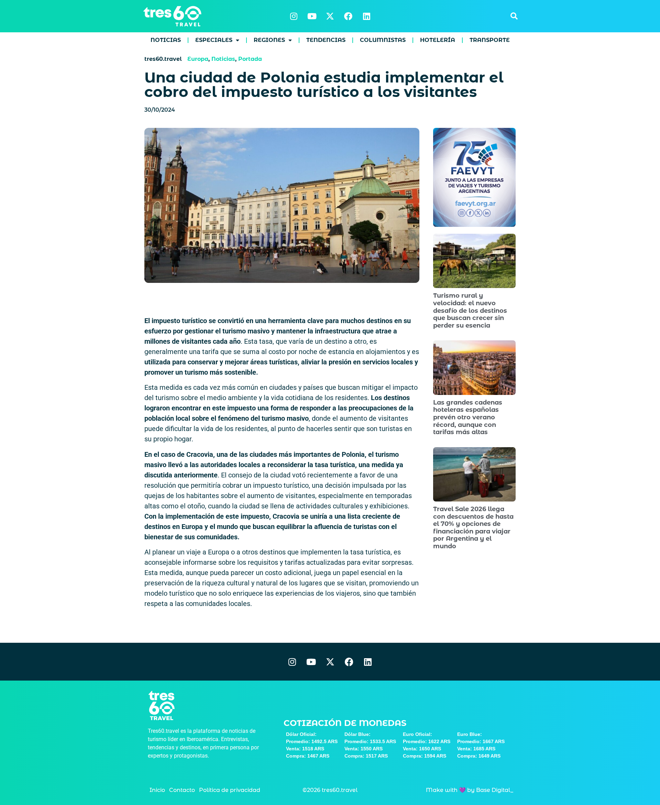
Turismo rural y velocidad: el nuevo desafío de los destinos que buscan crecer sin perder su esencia (470, 310)
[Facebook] (348, 16)
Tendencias (325, 40)
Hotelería (437, 40)
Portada (250, 59)
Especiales (213, 40)
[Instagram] (293, 16)
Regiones (269, 40)
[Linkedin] (366, 16)
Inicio (157, 790)
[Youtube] (312, 16)
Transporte (490, 40)
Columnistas (383, 40)
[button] (513, 16)
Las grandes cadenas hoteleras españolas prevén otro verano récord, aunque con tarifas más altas (467, 417)
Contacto (182, 790)
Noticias (166, 40)
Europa (197, 59)
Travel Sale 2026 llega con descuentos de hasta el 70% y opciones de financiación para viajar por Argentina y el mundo (473, 527)
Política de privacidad (229, 790)
